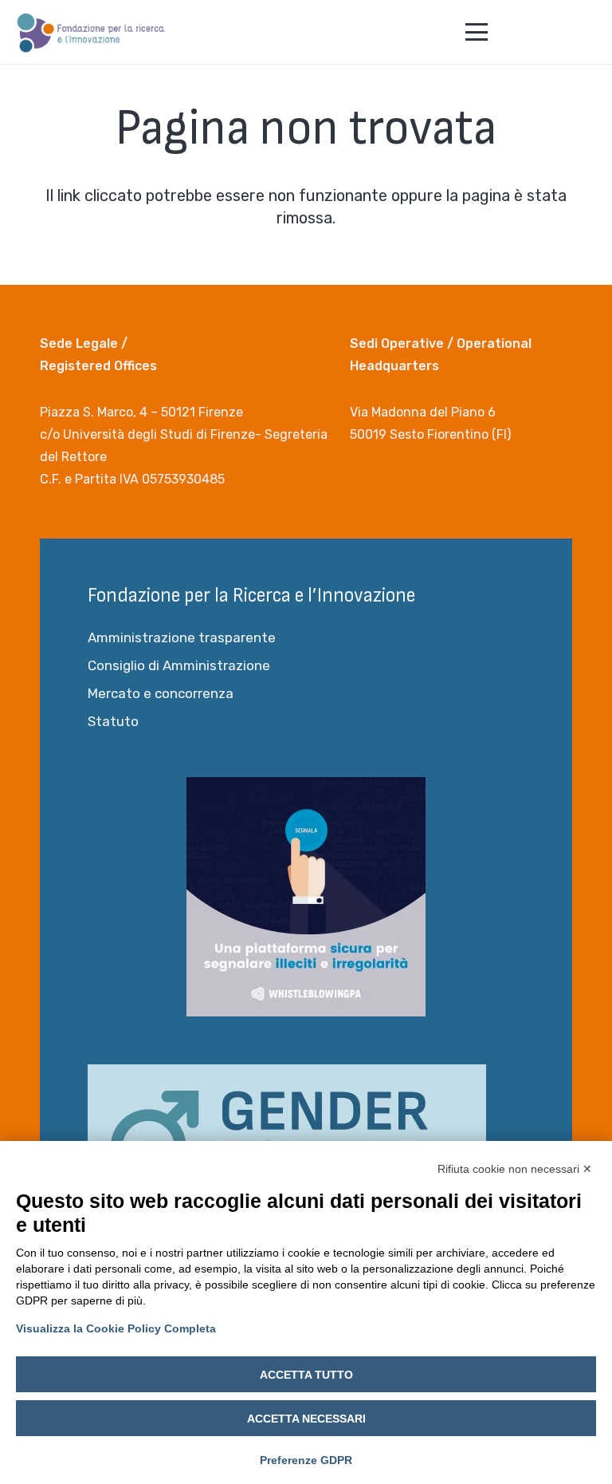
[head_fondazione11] (91, 32)
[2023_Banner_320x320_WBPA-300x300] (306, 896)
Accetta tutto (306, 1374)
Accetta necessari (306, 1418)
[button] (476, 32)
